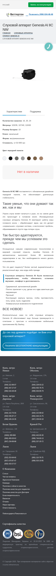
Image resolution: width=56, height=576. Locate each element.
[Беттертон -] (15, 15)
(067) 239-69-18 (37, 419)
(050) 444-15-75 (37, 416)
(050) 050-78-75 (37, 388)
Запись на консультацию (40, 5)
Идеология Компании (11, 480)
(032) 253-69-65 (10, 457)
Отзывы (6, 502)
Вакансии (6, 498)
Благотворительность (11, 495)
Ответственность (9, 508)
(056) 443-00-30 (37, 435)
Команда (6, 483)
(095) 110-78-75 (37, 457)
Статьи (5, 474)
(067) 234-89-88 (10, 441)
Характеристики (14, 112)
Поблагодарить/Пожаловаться (14, 514)
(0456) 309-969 (10, 435)
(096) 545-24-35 (10, 419)
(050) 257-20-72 (37, 441)
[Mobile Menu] (4, 14)
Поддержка (35, 112)
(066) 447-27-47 (10, 388)
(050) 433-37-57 (10, 464)
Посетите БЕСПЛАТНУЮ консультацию (26, 345)
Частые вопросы (9, 477)
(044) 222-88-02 (37, 413)
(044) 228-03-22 (37, 385)
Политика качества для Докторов (16, 492)
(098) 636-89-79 (37, 391)
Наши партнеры (9, 505)
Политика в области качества (14, 486)
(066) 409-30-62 (10, 438)
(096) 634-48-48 (10, 391)
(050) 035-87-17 (10, 416)
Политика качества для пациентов (16, 489)
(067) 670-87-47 (10, 461)
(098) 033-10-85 (37, 461)
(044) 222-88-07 (10, 385)
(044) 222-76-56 (10, 413)
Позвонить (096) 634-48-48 (41, 14)
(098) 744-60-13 (37, 438)
